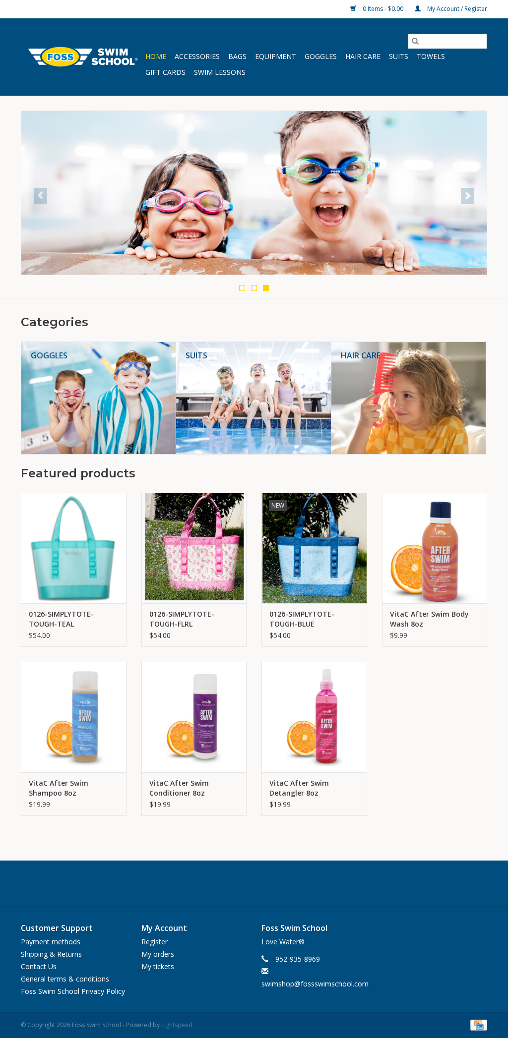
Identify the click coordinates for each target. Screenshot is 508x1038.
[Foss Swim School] (81, 56)
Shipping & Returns (51, 954)
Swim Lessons (220, 72)
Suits (398, 56)
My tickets (157, 966)
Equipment (275, 56)
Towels (431, 56)
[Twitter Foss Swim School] (254, 883)
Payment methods (50, 941)
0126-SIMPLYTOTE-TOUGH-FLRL (181, 619)
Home (155, 56)
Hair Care (363, 56)
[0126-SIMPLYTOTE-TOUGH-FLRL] (194, 548)
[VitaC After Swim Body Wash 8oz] (435, 548)
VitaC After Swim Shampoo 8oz (58, 788)
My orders (157, 954)
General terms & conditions (65, 978)
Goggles (321, 56)
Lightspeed (176, 1025)
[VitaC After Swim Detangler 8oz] (314, 717)
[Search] (415, 41)
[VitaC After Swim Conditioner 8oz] (194, 717)
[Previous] (40, 196)
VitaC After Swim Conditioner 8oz (179, 788)
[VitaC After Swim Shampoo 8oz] (74, 717)
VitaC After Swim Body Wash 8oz (429, 619)
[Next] (467, 196)
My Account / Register (456, 8)
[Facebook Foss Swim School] (231, 883)
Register (154, 941)
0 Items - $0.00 (383, 8)
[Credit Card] (477, 1025)
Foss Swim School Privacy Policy (73, 991)
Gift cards (165, 72)
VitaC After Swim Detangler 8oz (299, 788)
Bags (237, 56)
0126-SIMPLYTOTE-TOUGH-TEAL (61, 619)
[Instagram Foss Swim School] (277, 883)
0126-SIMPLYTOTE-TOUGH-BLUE (301, 619)
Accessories (197, 56)
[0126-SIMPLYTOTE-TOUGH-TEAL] (74, 548)
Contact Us (39, 966)
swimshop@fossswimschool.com (315, 983)
